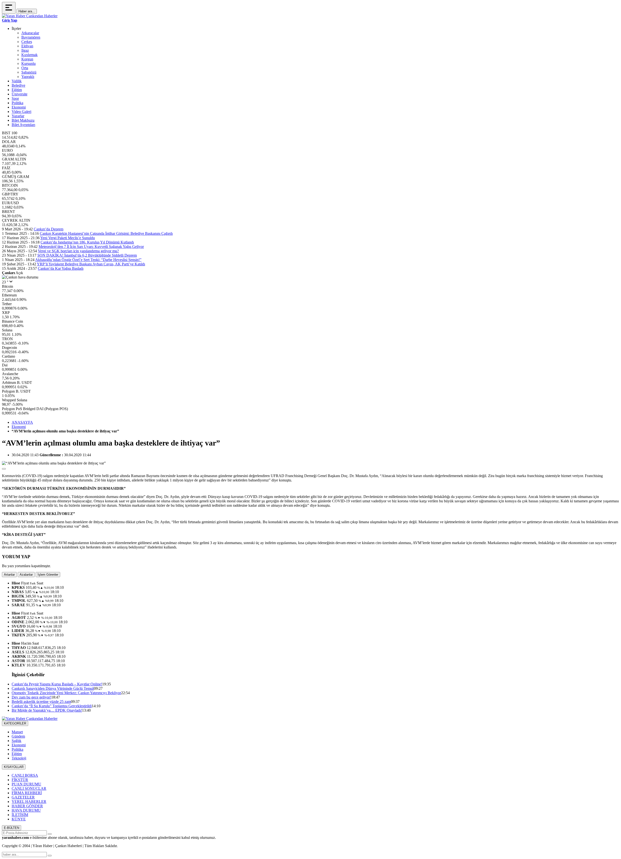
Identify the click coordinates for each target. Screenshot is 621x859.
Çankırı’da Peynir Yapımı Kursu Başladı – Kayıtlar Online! (57, 684)
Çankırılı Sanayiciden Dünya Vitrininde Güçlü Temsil (53, 688)
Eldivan (27, 46)
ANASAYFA (22, 422)
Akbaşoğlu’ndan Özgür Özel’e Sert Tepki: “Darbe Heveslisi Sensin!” (88, 260)
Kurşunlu (28, 63)
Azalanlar (26, 574)
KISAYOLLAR (14, 767)
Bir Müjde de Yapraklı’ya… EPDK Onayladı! (47, 710)
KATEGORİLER (15, 723)
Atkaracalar (30, 33)
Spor (15, 98)
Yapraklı (27, 77)
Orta (24, 68)
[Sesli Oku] (4, 469)
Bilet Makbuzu (23, 120)
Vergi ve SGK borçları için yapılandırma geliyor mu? (78, 251)
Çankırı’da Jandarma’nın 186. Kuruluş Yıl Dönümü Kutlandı (87, 242)
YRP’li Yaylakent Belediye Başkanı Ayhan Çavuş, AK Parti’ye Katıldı (91, 264)
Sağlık (16, 741)
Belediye (18, 85)
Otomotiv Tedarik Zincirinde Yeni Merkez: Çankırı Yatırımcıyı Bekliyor (66, 693)
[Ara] (50, 855)
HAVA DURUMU (26, 810)
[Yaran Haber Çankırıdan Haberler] (29, 16)
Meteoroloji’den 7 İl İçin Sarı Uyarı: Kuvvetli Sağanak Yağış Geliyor (91, 246)
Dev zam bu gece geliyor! (31, 697)
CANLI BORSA (25, 775)
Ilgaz (25, 50)
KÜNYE (19, 819)
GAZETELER (23, 797)
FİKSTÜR (20, 780)
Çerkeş (26, 42)
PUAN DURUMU (26, 784)
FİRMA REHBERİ (27, 793)
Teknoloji (19, 758)
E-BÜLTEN (11, 828)
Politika (17, 103)
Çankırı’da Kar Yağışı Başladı (60, 268)
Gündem (18, 736)
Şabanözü (28, 72)
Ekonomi (19, 107)
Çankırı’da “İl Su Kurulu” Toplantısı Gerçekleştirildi (52, 706)
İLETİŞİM (20, 815)
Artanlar (9, 574)
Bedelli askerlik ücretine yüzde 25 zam (41, 701)
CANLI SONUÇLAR (29, 788)
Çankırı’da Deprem (48, 229)
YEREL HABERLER (29, 802)
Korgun (27, 59)
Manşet (17, 732)
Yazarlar (18, 116)
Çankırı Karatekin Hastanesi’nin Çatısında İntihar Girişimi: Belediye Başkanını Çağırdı (106, 233)
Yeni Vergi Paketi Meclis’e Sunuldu (67, 238)
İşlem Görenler (48, 574)
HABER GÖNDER (27, 806)
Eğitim (17, 90)
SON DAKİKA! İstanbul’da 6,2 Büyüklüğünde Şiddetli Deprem (87, 255)
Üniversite (19, 94)
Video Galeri (21, 111)
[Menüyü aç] (9, 8)
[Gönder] (50, 834)
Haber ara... (26, 11)
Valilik (17, 81)
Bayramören (30, 37)
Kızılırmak (29, 55)
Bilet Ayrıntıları (23, 125)
